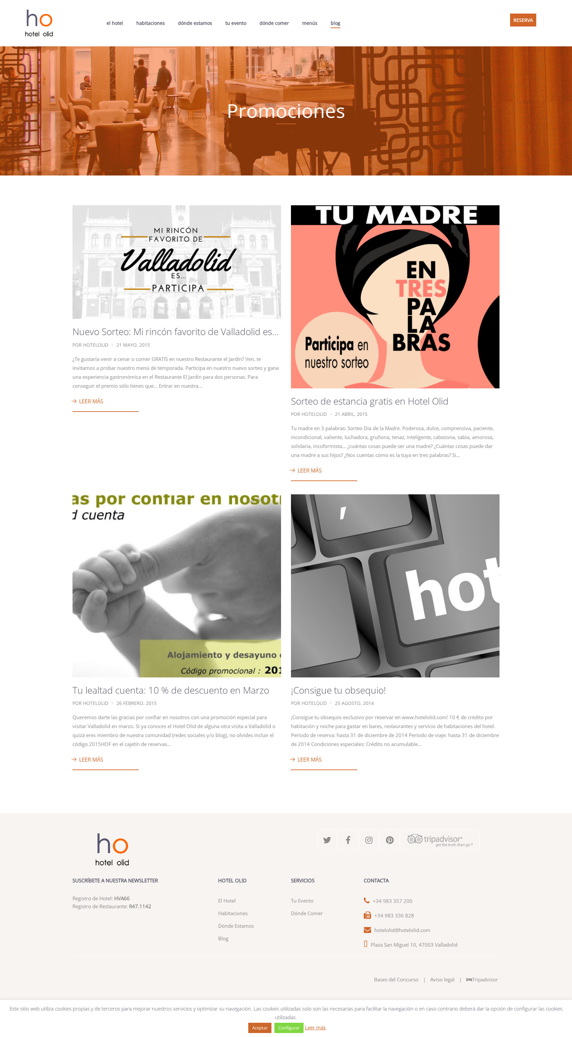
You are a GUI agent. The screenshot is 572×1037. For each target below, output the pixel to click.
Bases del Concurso (396, 979)
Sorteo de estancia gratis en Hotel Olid (370, 401)
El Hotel (115, 23)
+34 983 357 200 (392, 901)
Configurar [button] (289, 1028)
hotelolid (95, 345)
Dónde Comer (274, 23)
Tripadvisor (485, 979)
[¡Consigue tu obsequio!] (395, 585)
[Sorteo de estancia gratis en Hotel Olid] (395, 296)
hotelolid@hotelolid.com (402, 930)
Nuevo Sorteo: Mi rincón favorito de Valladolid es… (175, 331)
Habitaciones (150, 23)
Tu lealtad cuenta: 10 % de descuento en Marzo (170, 690)
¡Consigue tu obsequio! (338, 690)
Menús (309, 23)
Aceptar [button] (259, 1028)
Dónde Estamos (195, 23)
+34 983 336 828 (394, 915)
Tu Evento (235, 23)
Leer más (91, 401)
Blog (335, 23)
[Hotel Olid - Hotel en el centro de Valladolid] (39, 23)
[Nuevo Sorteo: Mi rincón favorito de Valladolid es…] (176, 261)
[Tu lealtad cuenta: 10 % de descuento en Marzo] (176, 585)
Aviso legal (442, 979)
